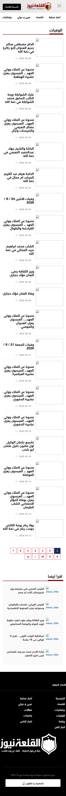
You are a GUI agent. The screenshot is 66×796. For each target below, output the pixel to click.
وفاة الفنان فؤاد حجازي (18, 293)
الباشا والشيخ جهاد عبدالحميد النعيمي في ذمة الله (19, 151)
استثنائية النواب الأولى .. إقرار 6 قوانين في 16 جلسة (27, 637)
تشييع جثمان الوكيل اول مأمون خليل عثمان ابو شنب (18, 445)
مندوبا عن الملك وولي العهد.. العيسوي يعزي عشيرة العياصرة (19, 369)
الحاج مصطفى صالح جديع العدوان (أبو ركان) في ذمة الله (18, 47)
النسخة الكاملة (11, 7)
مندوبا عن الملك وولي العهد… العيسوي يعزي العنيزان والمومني (19, 320)
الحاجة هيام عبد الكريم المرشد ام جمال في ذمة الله (19, 176)
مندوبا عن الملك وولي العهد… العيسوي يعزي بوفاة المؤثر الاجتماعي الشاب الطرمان (19, 499)
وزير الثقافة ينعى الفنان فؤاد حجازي (22, 272)
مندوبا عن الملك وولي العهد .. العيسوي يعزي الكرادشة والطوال (18, 224)
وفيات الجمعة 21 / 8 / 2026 (18, 346)
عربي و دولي (23, 16)
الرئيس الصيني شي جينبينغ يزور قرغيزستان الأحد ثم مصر (27, 590)
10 (42, 556)
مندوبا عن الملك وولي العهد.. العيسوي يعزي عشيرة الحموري (19, 395)
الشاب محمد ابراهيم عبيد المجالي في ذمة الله (20, 249)
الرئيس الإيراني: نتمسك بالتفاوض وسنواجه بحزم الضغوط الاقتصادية (25, 606)
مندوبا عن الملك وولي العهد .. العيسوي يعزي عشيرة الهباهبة (18, 72)
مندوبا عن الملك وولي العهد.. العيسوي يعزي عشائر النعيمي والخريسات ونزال (19, 124)
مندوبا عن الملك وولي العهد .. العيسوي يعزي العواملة (18, 470)
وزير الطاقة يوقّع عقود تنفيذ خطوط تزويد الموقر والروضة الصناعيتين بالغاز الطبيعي (25, 623)
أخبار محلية (54, 16)
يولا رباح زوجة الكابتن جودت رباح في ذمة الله (18, 526)
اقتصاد (39, 16)
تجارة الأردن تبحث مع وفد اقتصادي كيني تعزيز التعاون (25, 653)
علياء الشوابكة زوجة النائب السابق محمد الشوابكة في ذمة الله (19, 97)
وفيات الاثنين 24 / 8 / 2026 (19, 200)
